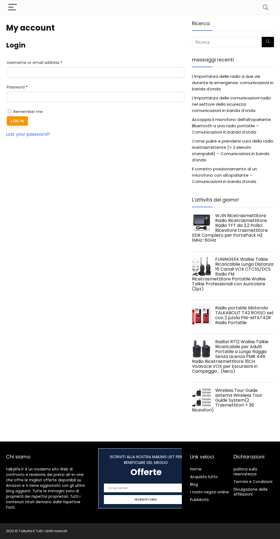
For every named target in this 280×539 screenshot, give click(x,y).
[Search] (265, 7)
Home (196, 469)
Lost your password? (28, 134)
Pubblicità (199, 499)
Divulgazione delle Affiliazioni (251, 492)
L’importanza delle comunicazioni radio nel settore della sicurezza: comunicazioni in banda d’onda (231, 104)
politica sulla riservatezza (245, 471)
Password (25, 87)
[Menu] (12, 7)
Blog (194, 484)
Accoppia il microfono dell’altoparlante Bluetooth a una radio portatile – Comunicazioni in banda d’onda (231, 126)
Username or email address (43, 62)
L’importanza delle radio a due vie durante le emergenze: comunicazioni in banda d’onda (232, 82)
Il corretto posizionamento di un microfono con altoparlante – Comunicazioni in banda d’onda (224, 175)
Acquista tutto (204, 476)
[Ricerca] (268, 42)
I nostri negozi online (209, 492)
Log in (17, 121)
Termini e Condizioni (253, 481)
